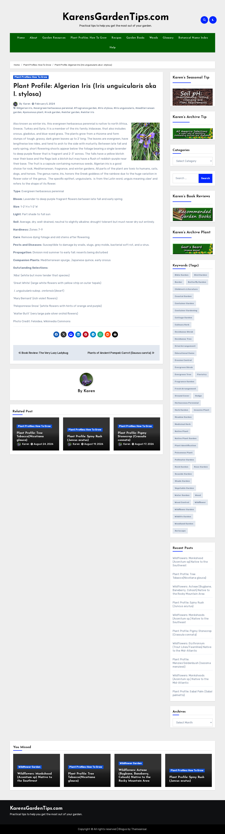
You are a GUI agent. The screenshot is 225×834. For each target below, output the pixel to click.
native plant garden (186, 438)
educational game (184, 353)
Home (21, 38)
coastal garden (183, 296)
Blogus (122, 829)
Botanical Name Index (193, 38)
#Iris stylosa (105, 108)
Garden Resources (54, 38)
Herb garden (181, 410)
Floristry (202, 374)
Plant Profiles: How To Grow (88, 38)
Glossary (168, 38)
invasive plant (201, 410)
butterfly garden (197, 282)
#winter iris (87, 112)
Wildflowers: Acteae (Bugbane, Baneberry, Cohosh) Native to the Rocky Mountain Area (192, 590)
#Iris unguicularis (124, 108)
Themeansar (139, 829)
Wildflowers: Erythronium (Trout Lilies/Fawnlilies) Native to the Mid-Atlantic (192, 647)
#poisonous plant (33, 112)
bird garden (200, 275)
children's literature (186, 289)
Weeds (153, 38)
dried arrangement (185, 346)
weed (198, 495)
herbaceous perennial (187, 403)
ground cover (182, 396)
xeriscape (180, 531)
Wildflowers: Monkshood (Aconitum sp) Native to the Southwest (190, 562)
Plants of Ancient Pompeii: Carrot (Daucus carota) (120, 352)
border (178, 282)
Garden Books (135, 38)
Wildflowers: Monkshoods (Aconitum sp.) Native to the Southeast (191, 618)
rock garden (181, 467)
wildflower (200, 502)
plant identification (185, 445)
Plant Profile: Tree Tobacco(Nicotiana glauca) (30, 437)
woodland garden (184, 524)
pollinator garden (184, 460)
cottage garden (183, 317)
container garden (184, 303)
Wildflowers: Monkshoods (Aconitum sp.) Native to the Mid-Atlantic (191, 679)
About (33, 38)
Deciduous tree (183, 339)
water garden (182, 495)
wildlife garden (183, 516)
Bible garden (181, 275)
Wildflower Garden (29, 767)
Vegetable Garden (184, 488)
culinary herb (182, 325)
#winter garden (70, 112)
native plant (181, 431)
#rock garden (52, 112)
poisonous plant (184, 452)
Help (113, 47)
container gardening (186, 310)
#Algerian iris (24, 108)
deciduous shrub (184, 332)
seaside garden (183, 474)
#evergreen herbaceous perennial (53, 108)
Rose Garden (201, 467)
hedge (198, 396)
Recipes (116, 38)
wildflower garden (184, 509)
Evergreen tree (183, 374)
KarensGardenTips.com (115, 17)
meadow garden (183, 417)
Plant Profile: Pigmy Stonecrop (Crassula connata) (132, 437)
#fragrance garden (85, 108)
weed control (182, 502)
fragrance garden (184, 381)
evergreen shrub (184, 367)
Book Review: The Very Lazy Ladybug (44, 352)
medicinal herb (183, 424)
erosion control (183, 360)
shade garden (182, 481)
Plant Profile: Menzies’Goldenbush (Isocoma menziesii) (192, 663)
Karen (26, 103)
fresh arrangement (185, 389)
